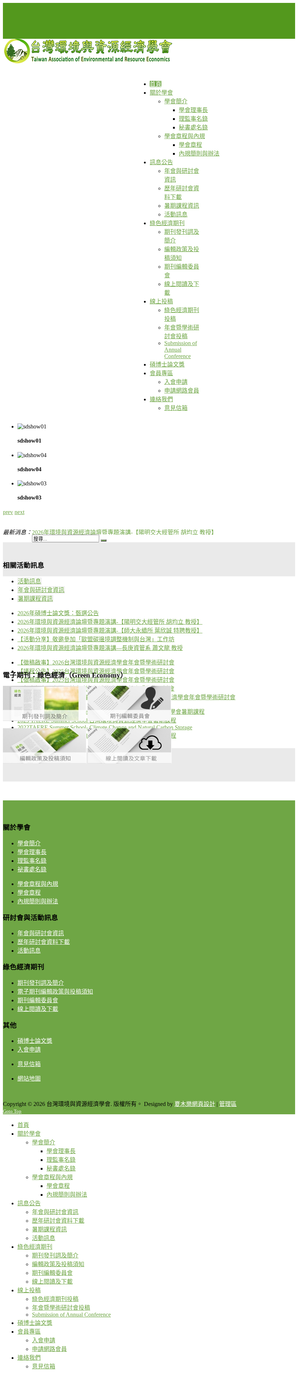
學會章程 (29, 893)
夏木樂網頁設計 (194, 1104)
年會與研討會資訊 (41, 590)
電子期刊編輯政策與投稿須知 (55, 992)
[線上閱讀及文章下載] (130, 761)
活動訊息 (29, 581)
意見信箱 (29, 1064)
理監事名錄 (32, 861)
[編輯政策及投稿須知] (44, 761)
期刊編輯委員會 (37, 1000)
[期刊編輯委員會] (129, 719)
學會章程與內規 (37, 884)
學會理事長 (32, 852)
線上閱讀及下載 (37, 1009)
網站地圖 (29, 1078)
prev (8, 512)
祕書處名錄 (32, 869)
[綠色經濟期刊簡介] (44, 719)
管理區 (228, 1104)
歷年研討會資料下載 (43, 942)
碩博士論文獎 (34, 1041)
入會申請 (29, 1049)
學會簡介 (29, 843)
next (19, 512)
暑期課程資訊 (35, 599)
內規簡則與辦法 (37, 901)
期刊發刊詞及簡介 (40, 983)
